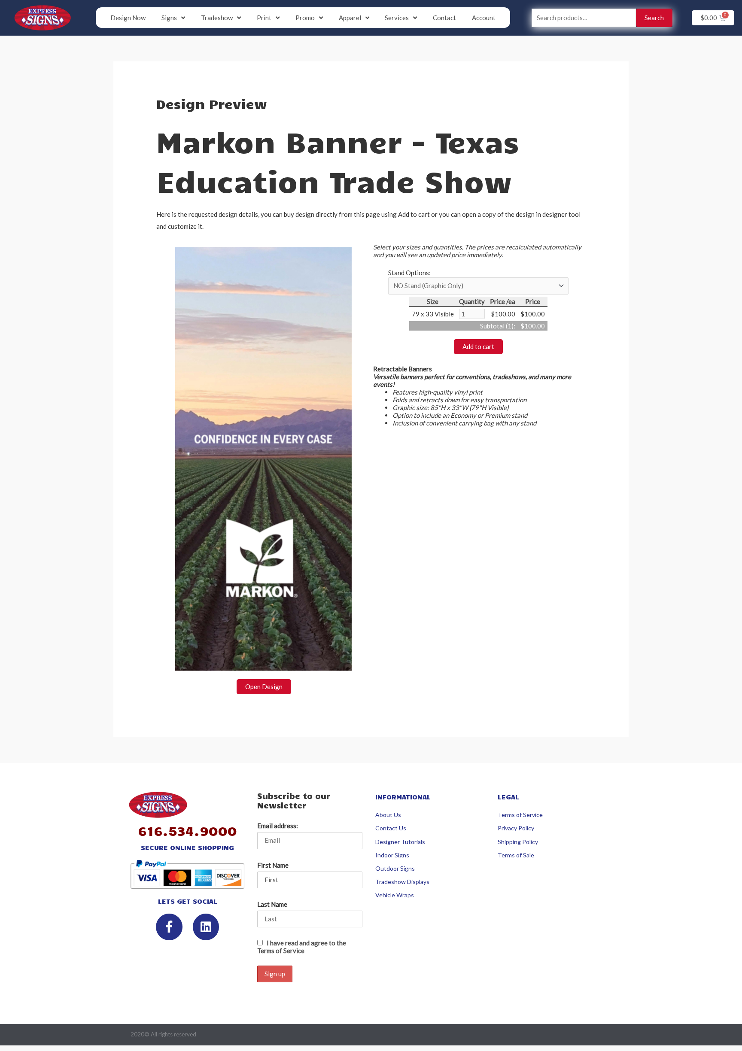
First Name (273, 865)
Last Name (272, 904)
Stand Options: (409, 272)
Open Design (264, 686)
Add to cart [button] (478, 346)
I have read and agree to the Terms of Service (301, 946)
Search (654, 17)
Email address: (277, 825)
